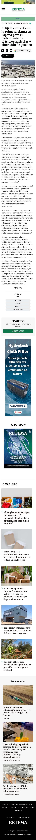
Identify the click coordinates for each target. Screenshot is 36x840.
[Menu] (4, 9)
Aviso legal (11, 831)
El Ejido (18, 300)
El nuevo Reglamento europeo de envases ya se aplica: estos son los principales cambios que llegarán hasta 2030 (15, 594)
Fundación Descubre (12, 760)
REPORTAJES (23, 804)
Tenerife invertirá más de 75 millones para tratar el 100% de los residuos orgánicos (17, 630)
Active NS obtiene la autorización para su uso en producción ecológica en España (16, 711)
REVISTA (5, 804)
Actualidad (6, 23)
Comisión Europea (11, 794)
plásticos (18, 306)
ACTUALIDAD (14, 804)
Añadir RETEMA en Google (24, 51)
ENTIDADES (21, 807)
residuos (18, 303)
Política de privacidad (22, 831)
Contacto (18, 811)
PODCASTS (12, 807)
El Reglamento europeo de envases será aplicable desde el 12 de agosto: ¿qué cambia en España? (17, 518)
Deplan (6, 718)
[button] (2, 50)
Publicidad (30, 807)
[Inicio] (18, 10)
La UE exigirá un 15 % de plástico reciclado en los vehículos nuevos (15, 788)
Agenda (5, 807)
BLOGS (31, 804)
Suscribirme (18, 331)
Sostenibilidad (21, 23)
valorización (18, 309)
